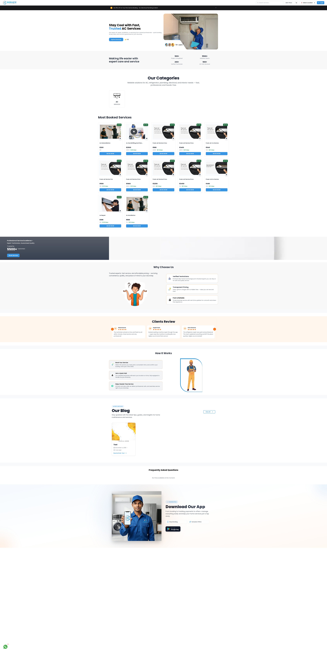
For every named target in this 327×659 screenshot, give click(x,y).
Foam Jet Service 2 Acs (160, 143)
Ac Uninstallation (105, 143)
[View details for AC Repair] (120, 210)
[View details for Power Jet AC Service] (226, 174)
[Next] (214, 329)
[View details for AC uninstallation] (120, 138)
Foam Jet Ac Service (212, 143)
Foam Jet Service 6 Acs (186, 179)
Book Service (13, 255)
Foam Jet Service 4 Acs (133, 179)
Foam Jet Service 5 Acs (160, 179)
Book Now (110, 153)
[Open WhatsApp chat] (5, 646)
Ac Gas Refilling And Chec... (134, 143)
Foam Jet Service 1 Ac (106, 179)
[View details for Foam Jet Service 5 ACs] (173, 174)
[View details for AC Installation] (146, 210)
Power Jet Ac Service (212, 179)
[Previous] (112, 329)
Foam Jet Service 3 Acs (186, 143)
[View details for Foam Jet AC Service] (226, 138)
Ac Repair (103, 215)
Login (321, 3)
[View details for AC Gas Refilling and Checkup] (146, 138)
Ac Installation (130, 215)
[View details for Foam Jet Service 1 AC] (120, 174)
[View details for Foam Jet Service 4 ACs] (146, 174)
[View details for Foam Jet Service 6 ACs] (199, 174)
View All (208, 412)
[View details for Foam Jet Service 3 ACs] (199, 138)
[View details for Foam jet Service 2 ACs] (173, 138)
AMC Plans (289, 3)
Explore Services (116, 39)
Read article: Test (119, 453)
